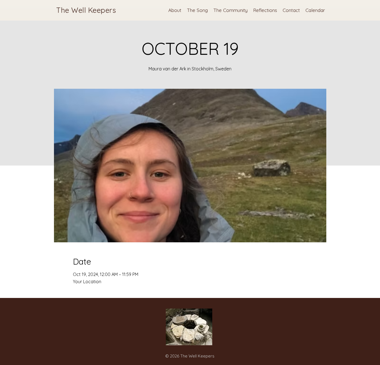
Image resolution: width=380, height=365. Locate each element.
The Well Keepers (86, 10)
